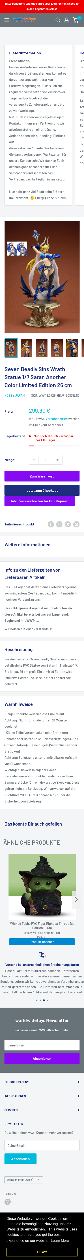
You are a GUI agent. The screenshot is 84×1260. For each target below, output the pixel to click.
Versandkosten (57, 419)
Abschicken (42, 1058)
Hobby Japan (14, 395)
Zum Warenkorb (42, 476)
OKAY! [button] (42, 1252)
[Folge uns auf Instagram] (7, 1202)
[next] (76, 900)
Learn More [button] (60, 1240)
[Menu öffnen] (6, 20)
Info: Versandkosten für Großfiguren (39, 501)
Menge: (9, 460)
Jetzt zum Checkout (42, 490)
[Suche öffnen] (58, 20)
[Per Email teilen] (76, 524)
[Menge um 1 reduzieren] (34, 459)
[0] (76, 20)
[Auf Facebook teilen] (51, 524)
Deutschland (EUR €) (20, 1179)
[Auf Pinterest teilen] (59, 524)
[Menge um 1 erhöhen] (57, 459)
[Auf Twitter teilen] (68, 524)
